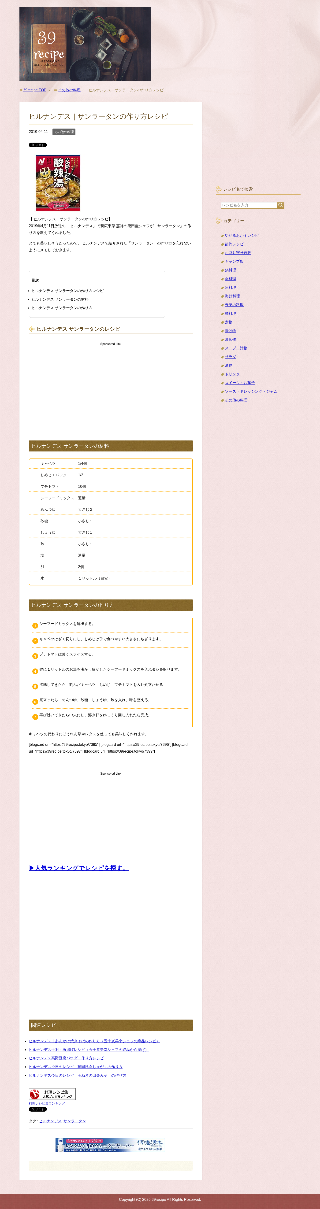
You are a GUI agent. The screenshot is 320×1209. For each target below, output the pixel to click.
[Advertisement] (111, 387)
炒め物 (230, 339)
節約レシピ (234, 244)
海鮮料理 (232, 296)
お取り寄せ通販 (238, 253)
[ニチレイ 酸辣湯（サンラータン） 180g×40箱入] (58, 209)
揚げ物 (230, 331)
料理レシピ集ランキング (47, 1103)
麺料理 (230, 313)
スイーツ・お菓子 (240, 383)
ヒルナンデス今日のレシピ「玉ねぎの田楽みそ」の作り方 (77, 1075)
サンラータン (74, 1121)
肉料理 (230, 279)
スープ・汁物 (236, 348)
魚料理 (230, 287)
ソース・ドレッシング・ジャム (251, 391)
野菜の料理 (234, 305)
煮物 (228, 322)
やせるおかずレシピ (242, 235)
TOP (34, 90)
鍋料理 (230, 270)
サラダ (230, 357)
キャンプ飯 (234, 261)
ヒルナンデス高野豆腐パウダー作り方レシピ (66, 1058)
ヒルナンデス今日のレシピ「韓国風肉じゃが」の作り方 (76, 1067)
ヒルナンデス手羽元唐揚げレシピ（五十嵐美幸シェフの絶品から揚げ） (89, 1050)
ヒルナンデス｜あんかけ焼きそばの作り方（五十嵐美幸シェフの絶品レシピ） (94, 1041)
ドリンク (232, 374)
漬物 (228, 365)
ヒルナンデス (50, 1121)
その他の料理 (64, 132)
